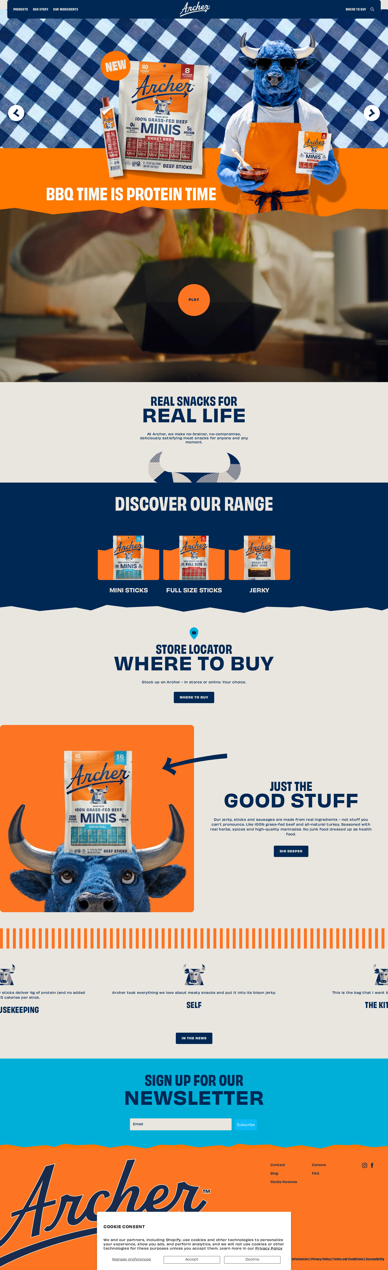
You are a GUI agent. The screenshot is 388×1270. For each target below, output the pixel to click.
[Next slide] (372, 113)
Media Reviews (283, 1182)
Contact (277, 1165)
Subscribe (246, 1124)
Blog (274, 1173)
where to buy (194, 697)
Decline (252, 1259)
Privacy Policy (268, 1248)
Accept (191, 1259)
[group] (194, 112)
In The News (194, 1038)
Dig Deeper (291, 851)
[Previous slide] (16, 113)
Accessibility (375, 1259)
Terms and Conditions (348, 1259)
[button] (372, 9)
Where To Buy (356, 9)
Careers (319, 1165)
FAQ (315, 1173)
